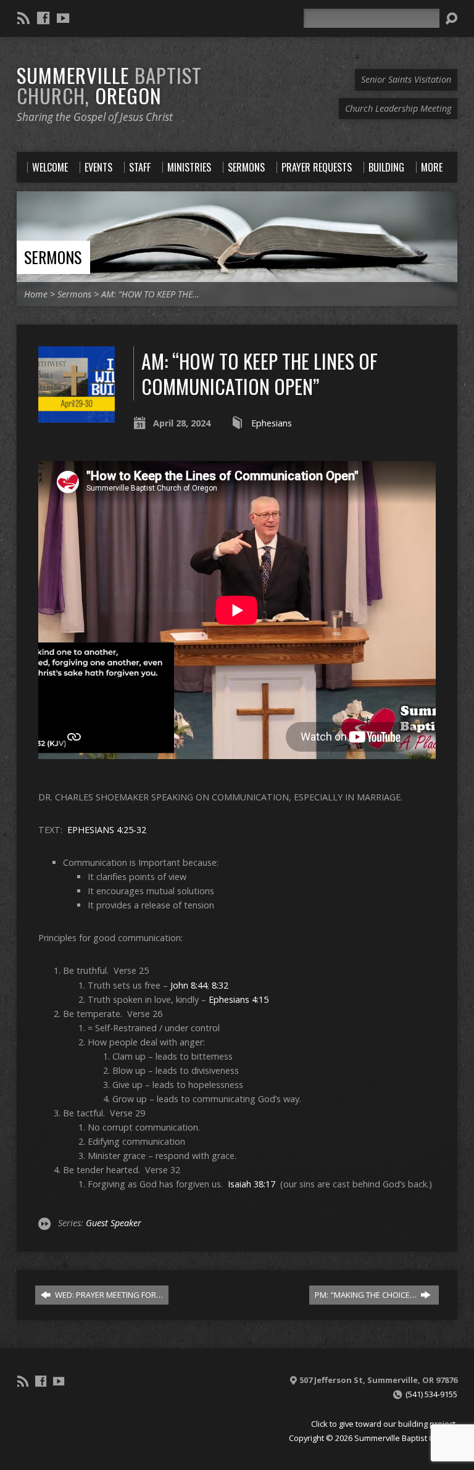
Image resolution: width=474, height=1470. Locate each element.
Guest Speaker (113, 1223)
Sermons (52, 256)
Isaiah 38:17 (251, 1184)
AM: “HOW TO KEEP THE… (150, 294)
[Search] (451, 18)
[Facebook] (43, 18)
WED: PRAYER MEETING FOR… (108, 1294)
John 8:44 (188, 985)
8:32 (220, 985)
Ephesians (271, 423)
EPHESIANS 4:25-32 (106, 830)
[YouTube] (63, 18)
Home (36, 294)
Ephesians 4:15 (238, 999)
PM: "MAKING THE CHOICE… (366, 1294)
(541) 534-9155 (431, 1394)
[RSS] (23, 18)
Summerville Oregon (109, 85)
